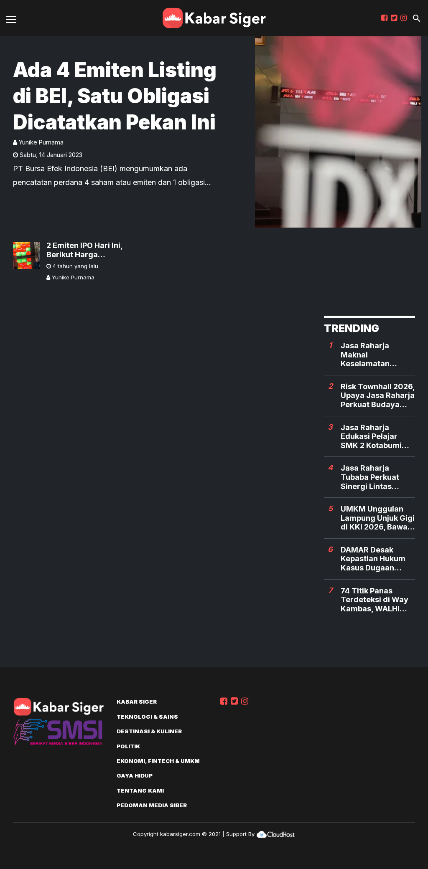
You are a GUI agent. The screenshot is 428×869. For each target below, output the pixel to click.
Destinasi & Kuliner (149, 731)
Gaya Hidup (135, 775)
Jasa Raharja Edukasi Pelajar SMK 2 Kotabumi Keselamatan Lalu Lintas (374, 436)
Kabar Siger (137, 701)
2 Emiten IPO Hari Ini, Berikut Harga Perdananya (84, 250)
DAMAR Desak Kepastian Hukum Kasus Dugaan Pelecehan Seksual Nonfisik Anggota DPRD (375, 559)
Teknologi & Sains (147, 716)
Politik (128, 746)
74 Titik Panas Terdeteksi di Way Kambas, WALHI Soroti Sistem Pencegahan (374, 599)
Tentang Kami (140, 790)
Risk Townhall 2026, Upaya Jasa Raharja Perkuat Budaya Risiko (378, 395)
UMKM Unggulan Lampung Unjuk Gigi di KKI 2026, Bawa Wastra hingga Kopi (378, 518)
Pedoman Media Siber (152, 805)
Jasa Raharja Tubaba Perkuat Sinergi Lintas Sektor (370, 477)
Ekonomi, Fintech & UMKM (158, 761)
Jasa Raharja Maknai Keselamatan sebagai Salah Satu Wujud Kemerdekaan (376, 354)
